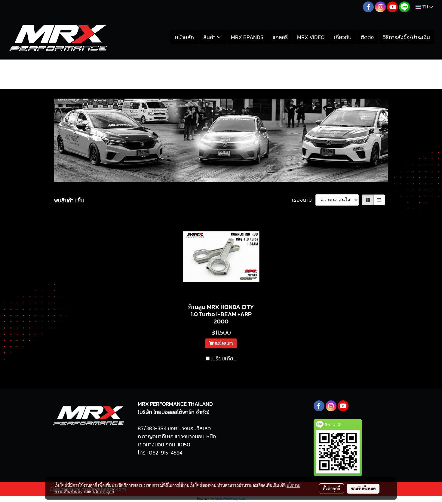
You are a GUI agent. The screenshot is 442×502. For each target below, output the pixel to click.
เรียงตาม (303, 200)
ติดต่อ (367, 37)
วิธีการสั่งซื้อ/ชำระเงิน (406, 37)
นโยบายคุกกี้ (103, 491)
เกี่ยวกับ (342, 37)
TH (425, 7)
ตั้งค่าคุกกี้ (331, 488)
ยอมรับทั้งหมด (363, 488)
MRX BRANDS (247, 37)
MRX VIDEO (310, 37)
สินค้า (210, 37)
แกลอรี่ (280, 37)
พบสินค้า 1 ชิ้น (69, 200)
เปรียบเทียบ (223, 358)
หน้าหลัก (184, 37)
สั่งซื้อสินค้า (223, 343)
